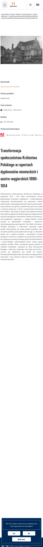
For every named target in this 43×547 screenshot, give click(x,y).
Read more (21, 539)
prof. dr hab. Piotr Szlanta (10, 86)
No (29, 533)
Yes (14, 533)
